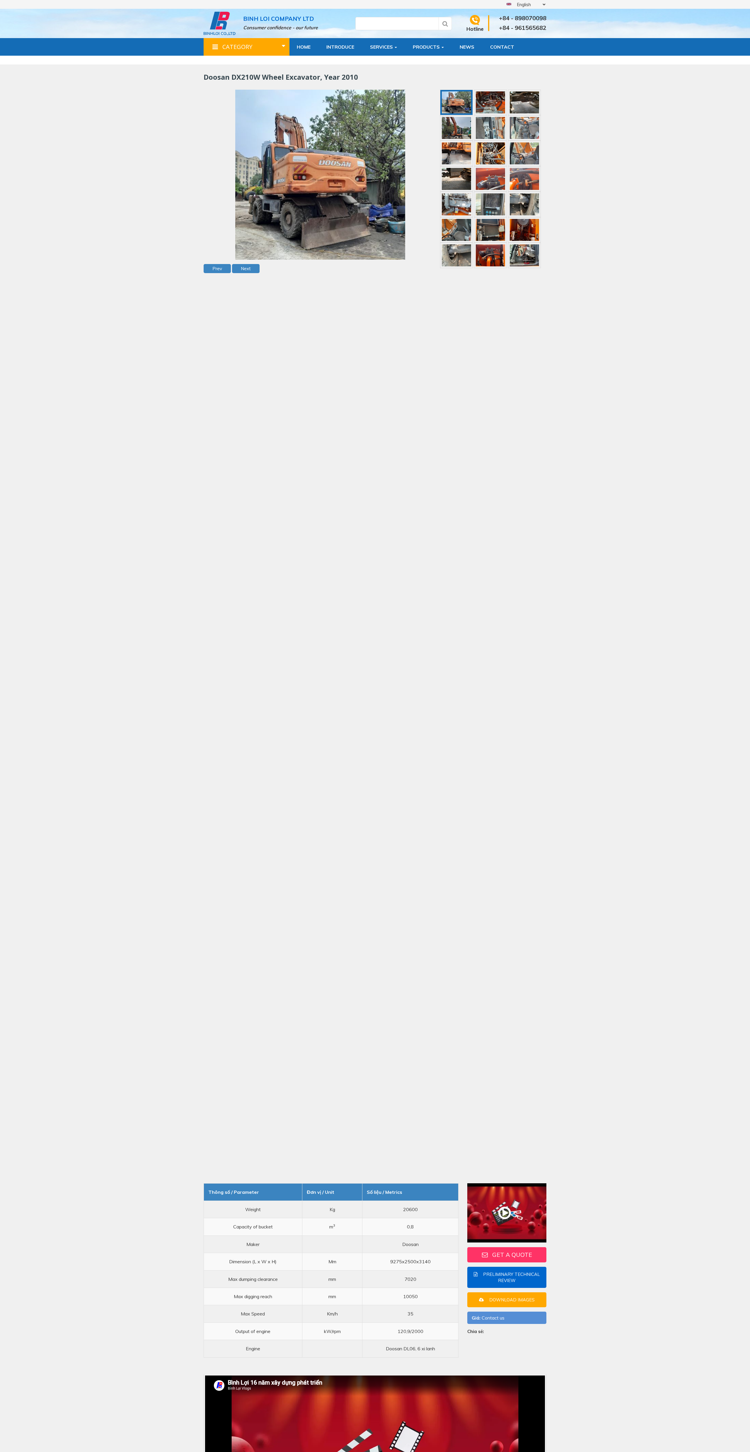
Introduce (340, 47)
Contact (502, 47)
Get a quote (512, 1254)
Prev (217, 268)
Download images (511, 1299)
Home (304, 47)
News (467, 47)
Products (427, 47)
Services (382, 47)
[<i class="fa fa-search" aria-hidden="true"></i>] (445, 23)
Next (246, 268)
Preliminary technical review (511, 1277)
